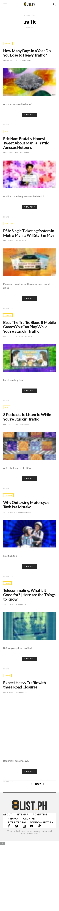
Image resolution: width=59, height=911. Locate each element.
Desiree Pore (21, 692)
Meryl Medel (22, 241)
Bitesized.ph (17, 822)
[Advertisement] (29, 875)
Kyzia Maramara (24, 60)
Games (8, 315)
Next (38, 784)
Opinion (8, 495)
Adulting (9, 223)
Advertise (40, 814)
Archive (28, 818)
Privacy (13, 818)
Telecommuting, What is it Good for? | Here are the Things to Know (29, 594)
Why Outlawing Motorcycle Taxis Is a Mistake (26, 504)
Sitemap (22, 814)
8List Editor (21, 604)
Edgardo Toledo (22, 153)
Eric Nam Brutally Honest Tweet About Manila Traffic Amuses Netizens (26, 143)
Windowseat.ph (41, 822)
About (7, 814)
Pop (6, 131)
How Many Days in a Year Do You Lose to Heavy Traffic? (27, 52)
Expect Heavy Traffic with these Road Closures (24, 684)
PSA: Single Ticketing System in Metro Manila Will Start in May (28, 232)
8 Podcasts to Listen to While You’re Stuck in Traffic (27, 416)
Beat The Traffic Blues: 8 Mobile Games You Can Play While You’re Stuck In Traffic (29, 326)
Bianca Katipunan (24, 336)
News (7, 583)
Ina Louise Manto (22, 424)
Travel (8, 43)
